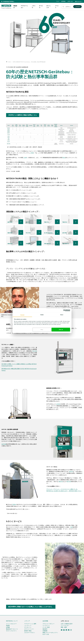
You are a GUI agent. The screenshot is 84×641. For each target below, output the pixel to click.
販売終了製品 (27, 631)
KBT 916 (69, 481)
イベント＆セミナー (11, 623)
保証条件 (45, 629)
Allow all (61, 329)
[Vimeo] (64, 630)
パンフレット (27, 625)
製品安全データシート (12, 629)
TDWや (14, 504)
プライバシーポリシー (48, 623)
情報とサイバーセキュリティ (50, 632)
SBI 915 (71, 471)
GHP (71, 527)
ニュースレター (65, 625)
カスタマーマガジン (29, 632)
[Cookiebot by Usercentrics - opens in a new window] (64, 310)
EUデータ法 (46, 634)
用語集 (8, 625)
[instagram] (71, 630)
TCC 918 (34, 351)
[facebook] (68, 630)
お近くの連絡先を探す (67, 623)
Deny (42, 329)
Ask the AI (78, 6)
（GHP (25, 157)
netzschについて (12, 621)
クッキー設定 (46, 627)
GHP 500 (4, 444)
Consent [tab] (22, 314)
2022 (9, 62)
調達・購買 (64, 627)
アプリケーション (24, 6)
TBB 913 (61, 481)
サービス (41, 6)
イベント (57, 6)
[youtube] (61, 630)
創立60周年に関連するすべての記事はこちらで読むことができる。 (30, 606)
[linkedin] (66, 630)
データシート (27, 627)
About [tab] (61, 314)
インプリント (46, 625)
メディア (27, 621)
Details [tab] (42, 314)
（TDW (32, 153)
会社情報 (45, 621)
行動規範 (45, 631)
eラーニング (48, 6)
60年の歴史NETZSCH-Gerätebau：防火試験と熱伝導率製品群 (29, 62)
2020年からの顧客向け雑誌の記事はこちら (22, 115)
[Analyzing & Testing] (6, 7)
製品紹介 (15, 6)
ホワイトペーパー (29, 629)
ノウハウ (33, 6)
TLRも (63, 157)
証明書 (8, 627)
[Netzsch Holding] (2, 1)
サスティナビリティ (11, 631)
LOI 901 (58, 404)
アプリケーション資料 (30, 623)
